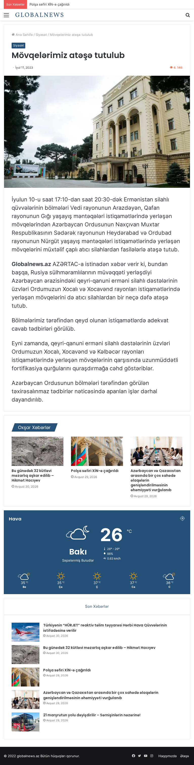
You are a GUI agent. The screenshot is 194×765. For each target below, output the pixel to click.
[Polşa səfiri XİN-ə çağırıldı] (97, 451)
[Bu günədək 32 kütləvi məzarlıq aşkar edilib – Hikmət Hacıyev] (37, 451)
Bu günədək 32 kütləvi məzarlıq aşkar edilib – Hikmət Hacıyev (33, 475)
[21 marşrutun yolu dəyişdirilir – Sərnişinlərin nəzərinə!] (25, 722)
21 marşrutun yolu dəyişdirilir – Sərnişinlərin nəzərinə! (91, 715)
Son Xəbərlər (97, 606)
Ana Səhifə (24, 35)
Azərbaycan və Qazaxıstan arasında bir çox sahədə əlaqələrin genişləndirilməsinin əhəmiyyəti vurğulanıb (100, 695)
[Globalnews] (39, 15)
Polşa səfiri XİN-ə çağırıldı (94, 470)
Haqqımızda (167, 756)
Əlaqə (184, 756)
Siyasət (41, 35)
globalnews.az (28, 756)
